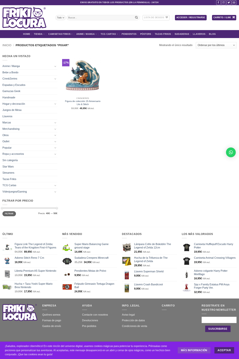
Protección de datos (133, 320)
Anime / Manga (85, 34)
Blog (212, 34)
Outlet (5, 141)
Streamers (8, 172)
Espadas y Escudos (13, 85)
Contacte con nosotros (95, 314)
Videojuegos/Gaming (14, 191)
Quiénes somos (51, 314)
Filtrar (9, 214)
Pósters (145, 34)
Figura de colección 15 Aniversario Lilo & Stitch (82, 103)
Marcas (6, 122)
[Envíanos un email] (234, 2)
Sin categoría (10, 160)
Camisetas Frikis (59, 34)
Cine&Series (9, 78)
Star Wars (8, 166)
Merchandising (11, 128)
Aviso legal (128, 314)
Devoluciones (90, 320)
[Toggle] (55, 66)
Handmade (8, 97)
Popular (7, 147)
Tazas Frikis (163, 34)
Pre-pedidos (89, 326)
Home (26, 34)
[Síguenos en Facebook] (218, 2)
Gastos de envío (51, 326)
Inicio (6, 45)
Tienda (38, 34)
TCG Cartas (108, 34)
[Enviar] (136, 17)
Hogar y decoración (13, 103)
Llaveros (199, 34)
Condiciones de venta (134, 326)
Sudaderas (182, 34)
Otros (5, 135)
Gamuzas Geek (11, 91)
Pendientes (129, 34)
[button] (191, 17)
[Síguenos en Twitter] (228, 2)
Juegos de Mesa (11, 110)
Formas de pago (51, 320)
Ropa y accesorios (13, 154)
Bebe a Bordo (10, 72)
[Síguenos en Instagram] (223, 2)
